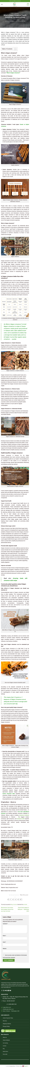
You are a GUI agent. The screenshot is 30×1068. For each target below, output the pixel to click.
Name (4, 935)
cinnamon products (23, 815)
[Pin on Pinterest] (19, 899)
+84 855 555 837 (10, 1001)
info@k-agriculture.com (8, 1009)
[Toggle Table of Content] (14, 49)
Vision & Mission (6, 1040)
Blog (12, 13)
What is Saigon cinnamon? (13, 72)
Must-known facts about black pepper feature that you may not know (7, 909)
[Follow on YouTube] (10, 990)
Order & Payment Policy (8, 1018)
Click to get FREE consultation (15, 0)
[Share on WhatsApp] (9, 899)
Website (4, 948)
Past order (5, 1054)
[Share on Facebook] (11, 899)
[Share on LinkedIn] (21, 899)
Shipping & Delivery (7, 1023)
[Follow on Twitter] (5, 990)
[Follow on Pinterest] (7, 990)
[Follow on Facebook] (1, 990)
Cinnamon (16, 13)
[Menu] (2, 4)
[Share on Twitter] (14, 899)
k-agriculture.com (7, 1007)
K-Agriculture (22, 21)
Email (4, 942)
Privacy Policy (6, 1026)
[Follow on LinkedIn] (8, 990)
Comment (5, 923)
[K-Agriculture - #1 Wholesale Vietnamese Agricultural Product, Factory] (15, 4)
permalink (25, 904)
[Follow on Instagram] (3, 990)
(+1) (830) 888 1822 (9, 1004)
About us (5, 1037)
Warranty (5, 1020)
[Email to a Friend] (16, 899)
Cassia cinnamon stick (9, 793)
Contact (4, 1045)
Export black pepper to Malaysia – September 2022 (23, 909)
